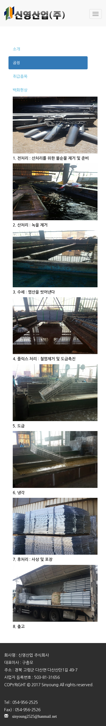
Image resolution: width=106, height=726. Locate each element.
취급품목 (20, 76)
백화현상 (20, 90)
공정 (16, 63)
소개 (16, 49)
